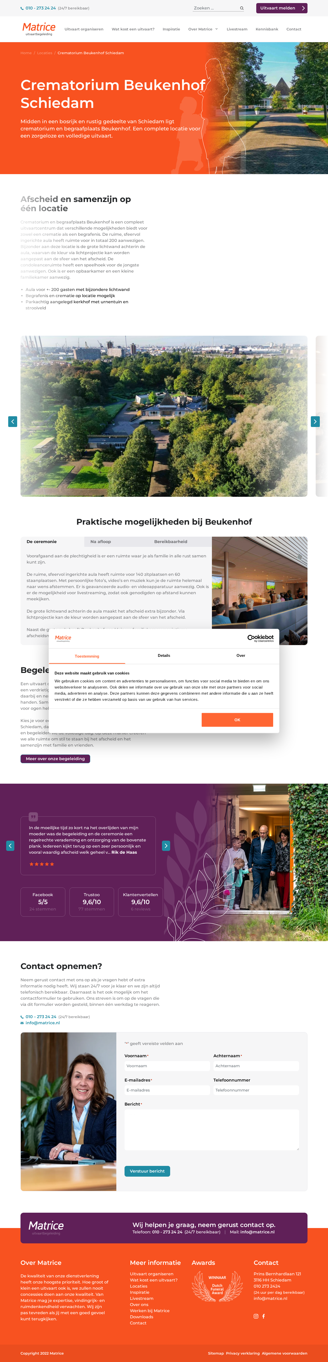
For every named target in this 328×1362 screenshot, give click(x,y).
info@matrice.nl (43, 1022)
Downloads (141, 1316)
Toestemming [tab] (87, 656)
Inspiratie (171, 29)
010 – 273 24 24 (41, 1016)
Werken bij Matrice (150, 1310)
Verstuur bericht (147, 1171)
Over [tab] (241, 655)
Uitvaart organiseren (84, 29)
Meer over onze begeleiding (55, 758)
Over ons (139, 1304)
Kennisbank (267, 29)
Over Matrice (200, 29)
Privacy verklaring (243, 1353)
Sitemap (216, 1353)
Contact (293, 29)
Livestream (237, 29)
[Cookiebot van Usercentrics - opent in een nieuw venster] (251, 638)
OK (237, 719)
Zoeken (236, 8)
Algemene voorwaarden (285, 1353)
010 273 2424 (267, 1286)
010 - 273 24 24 (41, 8)
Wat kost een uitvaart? (133, 29)
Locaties (138, 1286)
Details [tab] (164, 655)
